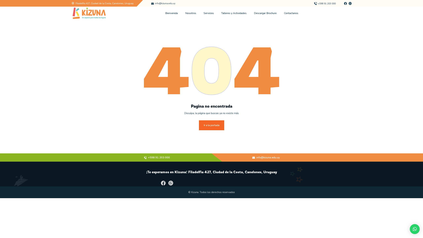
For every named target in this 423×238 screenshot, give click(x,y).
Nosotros (190, 13)
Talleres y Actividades (234, 13)
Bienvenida (171, 13)
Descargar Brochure (265, 13)
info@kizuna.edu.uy (165, 3)
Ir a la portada (211, 125)
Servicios (209, 13)
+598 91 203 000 (327, 3)
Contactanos (291, 13)
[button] (415, 229)
